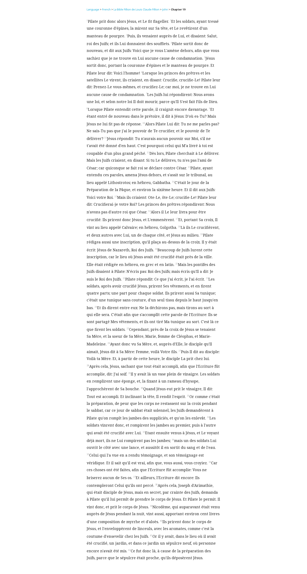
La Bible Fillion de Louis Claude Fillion (136, 9)
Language (93, 9)
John (165, 9)
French (106, 9)
